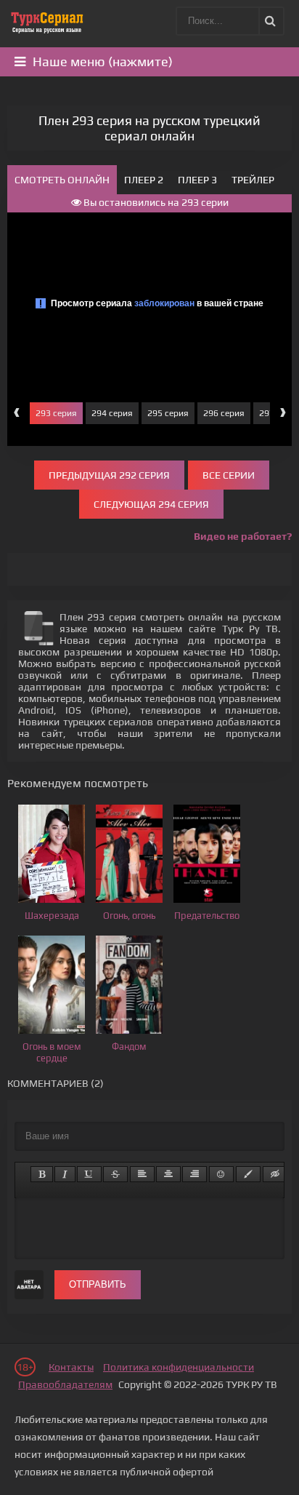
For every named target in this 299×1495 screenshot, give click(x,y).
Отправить (97, 1284)
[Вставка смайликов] (221, 1174)
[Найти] (269, 21)
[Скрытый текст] (275, 1174)
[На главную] (47, 22)
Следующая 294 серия (151, 504)
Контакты (71, 1367)
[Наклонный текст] (64, 1174)
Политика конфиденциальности (178, 1367)
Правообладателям (65, 1384)
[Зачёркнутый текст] (115, 1174)
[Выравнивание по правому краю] (194, 1174)
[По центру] (168, 1174)
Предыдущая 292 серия (109, 475)
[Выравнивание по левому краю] (142, 1174)
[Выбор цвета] (248, 1174)
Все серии (228, 475)
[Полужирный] (41, 1174)
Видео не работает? (243, 536)
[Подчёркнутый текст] (89, 1174)
